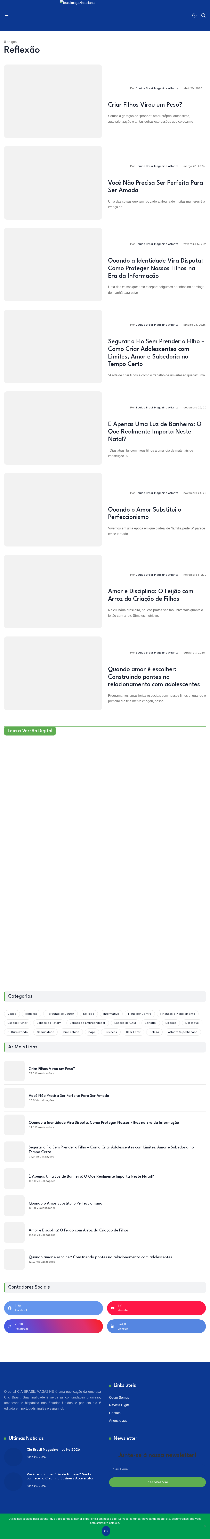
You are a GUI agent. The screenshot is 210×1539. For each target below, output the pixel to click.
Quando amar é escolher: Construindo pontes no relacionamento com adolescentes (154, 677)
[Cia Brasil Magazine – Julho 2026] (13, 1457)
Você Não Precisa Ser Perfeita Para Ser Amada (69, 1096)
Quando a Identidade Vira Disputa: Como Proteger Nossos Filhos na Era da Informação (155, 268)
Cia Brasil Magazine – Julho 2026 (53, 1449)
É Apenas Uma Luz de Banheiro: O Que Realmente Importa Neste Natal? (154, 432)
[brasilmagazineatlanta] (105, 15)
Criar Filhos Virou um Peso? (145, 105)
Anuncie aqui (118, 1420)
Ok (106, 1531)
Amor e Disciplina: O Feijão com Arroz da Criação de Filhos (79, 1230)
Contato (115, 1413)
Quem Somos (119, 1397)
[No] (205, 1526)
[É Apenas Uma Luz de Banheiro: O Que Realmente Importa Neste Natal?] (53, 428)
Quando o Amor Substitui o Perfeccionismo (65, 1203)
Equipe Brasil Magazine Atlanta (157, 88)
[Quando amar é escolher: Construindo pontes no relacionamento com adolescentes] (53, 673)
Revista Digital (119, 1405)
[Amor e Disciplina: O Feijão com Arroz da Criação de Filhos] (53, 591)
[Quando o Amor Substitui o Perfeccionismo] (53, 509)
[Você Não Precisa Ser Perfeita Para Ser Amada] (53, 183)
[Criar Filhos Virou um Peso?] (53, 101)
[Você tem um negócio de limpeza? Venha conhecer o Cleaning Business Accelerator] (13, 1481)
